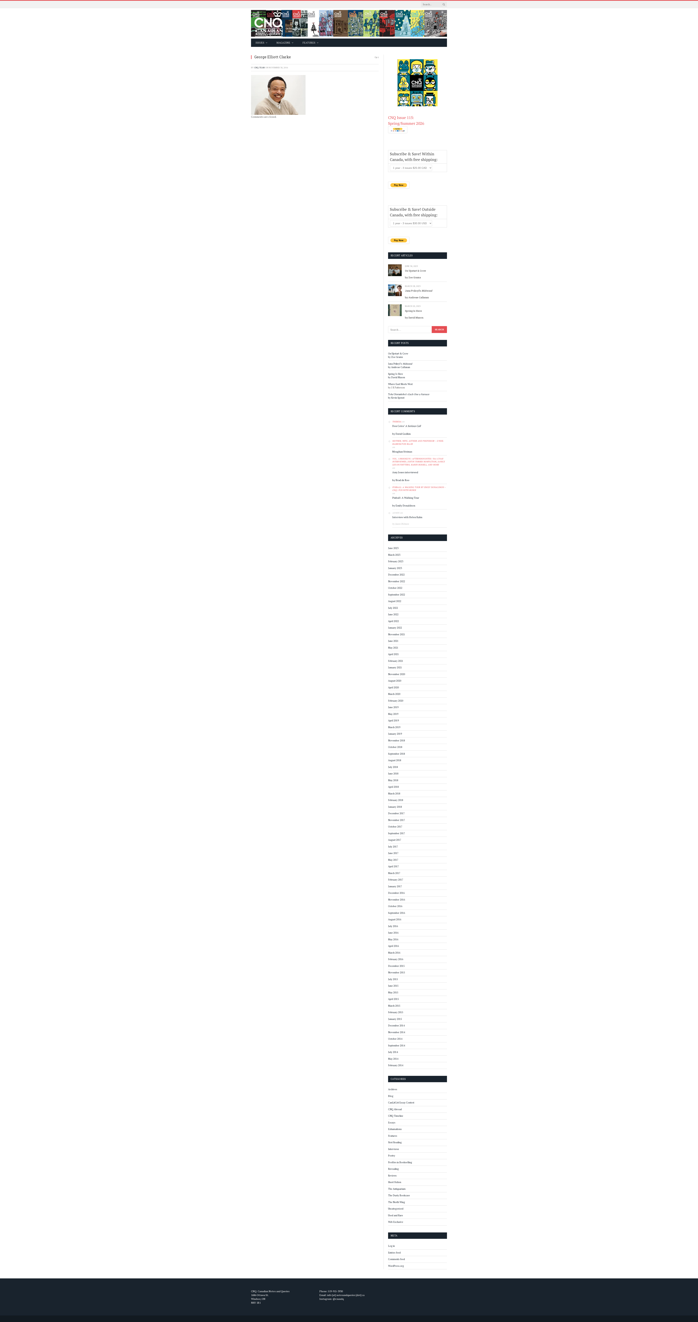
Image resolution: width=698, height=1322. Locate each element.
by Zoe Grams (413, 277)
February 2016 (395, 959)
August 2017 (394, 839)
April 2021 (393, 654)
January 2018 (395, 806)
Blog (390, 1096)
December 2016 (396, 893)
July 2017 (393, 846)
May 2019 (393, 714)
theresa (396, 421)
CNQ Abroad (395, 1109)
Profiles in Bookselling (400, 1162)
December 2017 (396, 813)
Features (392, 1135)
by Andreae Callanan (417, 297)
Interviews (393, 1149)
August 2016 (394, 919)
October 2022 (395, 588)
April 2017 (393, 866)
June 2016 (393, 932)
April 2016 (393, 946)
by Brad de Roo (400, 480)
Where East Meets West (400, 384)
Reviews (392, 1175)
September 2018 (396, 753)
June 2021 (393, 641)
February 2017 (395, 879)
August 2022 (394, 601)
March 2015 (394, 1005)
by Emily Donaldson (403, 505)
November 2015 (396, 972)
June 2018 (393, 773)
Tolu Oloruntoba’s (408, 394)
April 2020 (393, 687)
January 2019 (395, 733)
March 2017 (394, 873)
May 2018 (393, 780)
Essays (391, 1122)
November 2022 (396, 581)
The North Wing (396, 1202)
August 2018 (394, 760)
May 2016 (393, 939)
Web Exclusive (395, 1222)
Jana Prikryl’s (418, 290)
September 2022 (396, 594)
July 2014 (393, 1052)
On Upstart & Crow (415, 270)
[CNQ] (349, 23)
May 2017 (393, 859)
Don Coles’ (406, 426)
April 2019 (393, 720)
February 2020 (395, 700)
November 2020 (396, 674)
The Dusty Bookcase (399, 1195)
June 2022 (393, 614)
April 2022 (393, 621)
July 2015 (393, 979)
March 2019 (394, 727)
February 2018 (395, 800)
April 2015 (393, 999)
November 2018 (396, 740)
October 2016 (395, 906)
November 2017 (396, 820)
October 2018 (395, 747)
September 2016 (396, 913)
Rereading (393, 1168)
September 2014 (396, 1045)
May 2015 (393, 992)
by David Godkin (401, 433)
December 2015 (396, 966)
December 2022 (396, 574)
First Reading (395, 1142)
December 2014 (396, 1025)
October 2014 (395, 1038)
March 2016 (394, 952)
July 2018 (393, 767)
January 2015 (395, 1019)
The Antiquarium (397, 1188)
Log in (391, 1246)
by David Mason (414, 317)
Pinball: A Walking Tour (405, 497)
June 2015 (393, 985)
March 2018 (394, 793)
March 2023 (394, 554)
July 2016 (393, 926)
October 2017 (395, 826)
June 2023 (393, 548)
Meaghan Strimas (402, 451)
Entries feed (394, 1252)
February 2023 (395, 561)
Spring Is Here (413, 310)
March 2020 (394, 694)
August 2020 (394, 680)
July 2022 (393, 607)
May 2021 (393, 647)
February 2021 (395, 661)
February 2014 (395, 1065)
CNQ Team (259, 67)
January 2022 (395, 627)
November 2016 (396, 899)
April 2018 (393, 786)
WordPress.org (396, 1265)
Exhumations (395, 1129)
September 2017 (396, 833)
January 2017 (395, 886)
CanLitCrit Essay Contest (401, 1102)
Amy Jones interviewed (405, 472)
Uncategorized (395, 1208)
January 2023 (395, 568)
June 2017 (393, 853)
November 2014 (396, 1032)
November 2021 (396, 634)
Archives (392, 1089)
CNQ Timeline (395, 1115)
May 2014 (393, 1058)
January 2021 (395, 667)
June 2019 (393, 707)
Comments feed (396, 1259)
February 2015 (395, 1012)
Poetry (391, 1155)
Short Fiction (394, 1182)
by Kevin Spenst (396, 397)
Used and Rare (395, 1215)
